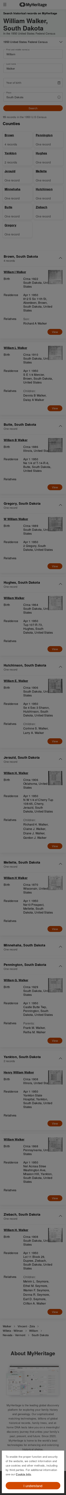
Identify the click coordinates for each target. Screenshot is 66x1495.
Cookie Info (23, 1474)
